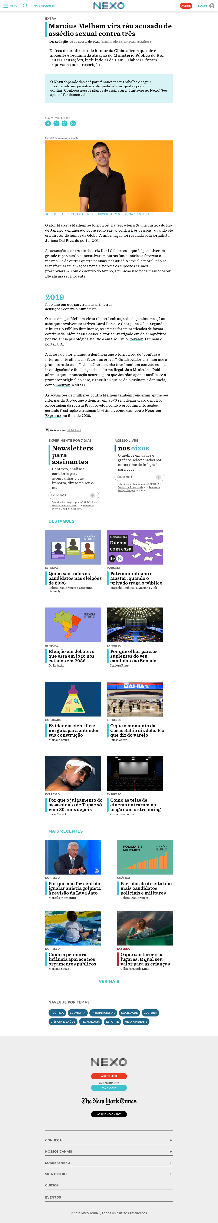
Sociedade (129, 1012)
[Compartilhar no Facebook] (48, 123)
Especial (52, 567)
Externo (124, 948)
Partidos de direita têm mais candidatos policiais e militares (146, 888)
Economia (78, 1012)
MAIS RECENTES (44, 5)
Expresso (53, 416)
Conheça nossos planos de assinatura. (96, 90)
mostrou (63, 385)
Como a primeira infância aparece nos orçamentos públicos (72, 959)
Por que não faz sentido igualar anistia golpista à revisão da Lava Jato (75, 888)
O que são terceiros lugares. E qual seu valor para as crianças (145, 959)
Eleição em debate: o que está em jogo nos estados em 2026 (72, 656)
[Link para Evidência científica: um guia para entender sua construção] (73, 699)
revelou (136, 339)
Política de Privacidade (64, 505)
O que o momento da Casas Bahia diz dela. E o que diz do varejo (137, 730)
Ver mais (109, 981)
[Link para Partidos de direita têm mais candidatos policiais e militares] (145, 857)
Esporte (112, 1021)
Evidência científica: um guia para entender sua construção (74, 730)
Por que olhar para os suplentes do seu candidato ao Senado (134, 656)
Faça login (109, 1087)
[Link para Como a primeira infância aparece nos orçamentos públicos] (73, 928)
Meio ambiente (136, 1021)
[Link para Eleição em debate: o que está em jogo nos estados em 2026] (73, 624)
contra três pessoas (135, 230)
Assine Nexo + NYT (109, 1114)
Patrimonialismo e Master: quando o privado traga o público (136, 578)
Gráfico (123, 877)
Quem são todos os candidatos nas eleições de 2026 (75, 578)
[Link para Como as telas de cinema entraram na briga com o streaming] (135, 773)
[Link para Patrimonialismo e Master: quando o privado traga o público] (135, 547)
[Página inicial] (109, 5)
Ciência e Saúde (63, 1021)
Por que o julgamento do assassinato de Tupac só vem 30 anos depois (76, 805)
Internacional (103, 1012)
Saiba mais (74, 430)
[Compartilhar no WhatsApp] (73, 123)
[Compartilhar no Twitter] (56, 123)
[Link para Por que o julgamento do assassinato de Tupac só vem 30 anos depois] (73, 773)
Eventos (53, 1197)
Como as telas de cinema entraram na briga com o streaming (135, 805)
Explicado (53, 720)
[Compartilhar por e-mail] (64, 123)
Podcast (113, 567)
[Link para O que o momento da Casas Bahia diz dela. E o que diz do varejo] (135, 699)
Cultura (150, 1012)
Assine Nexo (109, 1076)
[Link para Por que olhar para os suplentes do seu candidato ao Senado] (135, 624)
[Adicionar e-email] (92, 495)
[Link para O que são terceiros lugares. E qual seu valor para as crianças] (145, 928)
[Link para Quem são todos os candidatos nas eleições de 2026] (73, 547)
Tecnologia (90, 1021)
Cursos (52, 1185)
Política (57, 1012)
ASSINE (186, 5)
